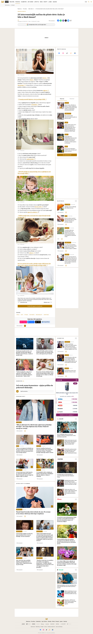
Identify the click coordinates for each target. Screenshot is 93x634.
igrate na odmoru (32, 212)
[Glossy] (42, 624)
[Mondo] (28, 624)
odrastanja (21, 85)
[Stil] (2, 2)
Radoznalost (39, 314)
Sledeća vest (47, 302)
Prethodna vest (23, 302)
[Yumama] (62, 624)
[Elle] (38, 624)
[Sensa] (57, 624)
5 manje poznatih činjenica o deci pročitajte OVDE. (32, 99)
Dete (22, 314)
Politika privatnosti (51, 626)
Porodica (25, 8)
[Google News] (75, 53)
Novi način (31, 314)
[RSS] (71, 53)
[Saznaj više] (76, 419)
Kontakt (42, 626)
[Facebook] (59, 53)
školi (31, 79)
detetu (45, 78)
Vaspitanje (46, 314)
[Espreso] (33, 624)
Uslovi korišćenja (59, 626)
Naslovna (20, 8)
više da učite (38, 206)
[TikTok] (67, 53)
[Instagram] (63, 53)
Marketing (38, 626)
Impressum (33, 626)
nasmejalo (34, 104)
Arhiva (45, 626)
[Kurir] (23, 624)
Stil (18, 20)
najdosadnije (30, 159)
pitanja (26, 314)
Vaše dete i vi (31, 8)
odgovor (45, 90)
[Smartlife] (52, 624)
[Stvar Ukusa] (69, 624)
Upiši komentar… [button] (24, 391)
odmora (31, 253)
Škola (18, 314)
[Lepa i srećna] (47, 624)
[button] (51, 21)
